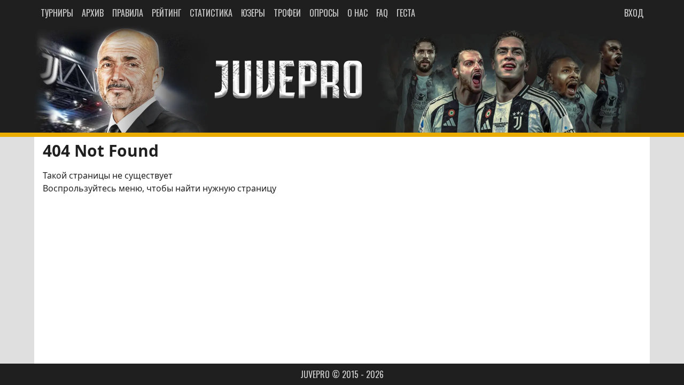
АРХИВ (93, 12)
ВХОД (633, 12)
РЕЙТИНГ (166, 12)
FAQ (382, 12)
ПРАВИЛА (127, 12)
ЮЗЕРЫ (253, 12)
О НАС (357, 12)
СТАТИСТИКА (211, 12)
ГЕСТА (406, 12)
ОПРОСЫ (324, 12)
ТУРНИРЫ (57, 12)
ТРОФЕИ (287, 12)
